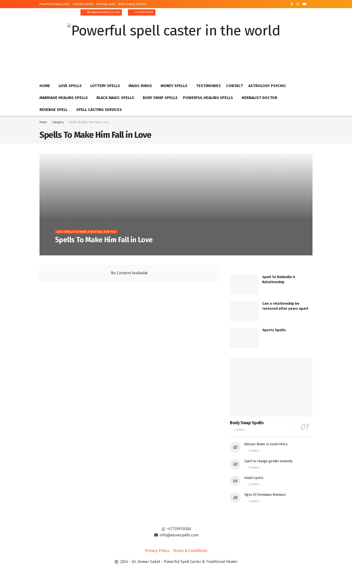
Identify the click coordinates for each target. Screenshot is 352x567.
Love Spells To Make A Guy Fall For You (86, 231)
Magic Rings (140, 85)
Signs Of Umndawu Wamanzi (264, 495)
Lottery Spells (105, 85)
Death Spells (253, 478)
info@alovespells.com (103, 12)
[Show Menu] (310, 44)
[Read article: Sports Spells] (244, 338)
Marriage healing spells (64, 97)
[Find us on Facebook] (292, 4)
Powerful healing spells (55, 4)
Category (58, 122)
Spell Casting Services (132, 4)
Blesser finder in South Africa (265, 444)
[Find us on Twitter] (297, 4)
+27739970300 (143, 12)
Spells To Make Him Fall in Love (89, 122)
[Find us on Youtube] (305, 4)
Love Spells (70, 85)
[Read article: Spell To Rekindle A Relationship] (244, 285)
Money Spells (174, 85)
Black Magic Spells (115, 97)
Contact (234, 85)
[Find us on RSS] (311, 4)
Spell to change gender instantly (268, 461)
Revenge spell (106, 4)
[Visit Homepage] (173, 44)
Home (45, 85)
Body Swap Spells (160, 97)
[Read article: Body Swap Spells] (271, 387)
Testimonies (208, 85)
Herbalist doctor (83, 4)
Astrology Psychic (267, 85)
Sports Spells (274, 330)
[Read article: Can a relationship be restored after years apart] (244, 311)
